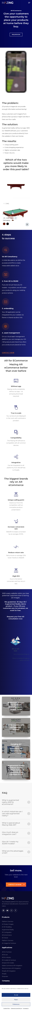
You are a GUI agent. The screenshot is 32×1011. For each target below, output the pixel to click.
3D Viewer (5, 938)
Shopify (4, 973)
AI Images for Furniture (9, 943)
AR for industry (6, 957)
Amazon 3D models (8, 963)
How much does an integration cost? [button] (10, 833)
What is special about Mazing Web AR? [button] (11, 824)
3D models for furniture (9, 960)
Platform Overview (7, 921)
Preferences (16, 1004)
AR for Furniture (7, 952)
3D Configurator (7, 932)
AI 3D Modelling (7, 927)
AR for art (5, 954)
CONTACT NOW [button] (8, 352)
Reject (16, 999)
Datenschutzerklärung (16, 1008)
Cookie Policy (6, 1008)
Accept (16, 995)
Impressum (26, 1008)
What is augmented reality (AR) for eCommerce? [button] (10, 802)
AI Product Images (7, 924)
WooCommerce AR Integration (11, 968)
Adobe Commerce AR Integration (12, 965)
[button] (29, 3)
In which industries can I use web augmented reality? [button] (12, 814)
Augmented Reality (8, 929)
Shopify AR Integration (9, 971)
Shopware (5, 976)
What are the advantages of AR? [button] (12, 852)
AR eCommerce (7, 935)
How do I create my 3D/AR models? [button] (10, 843)
